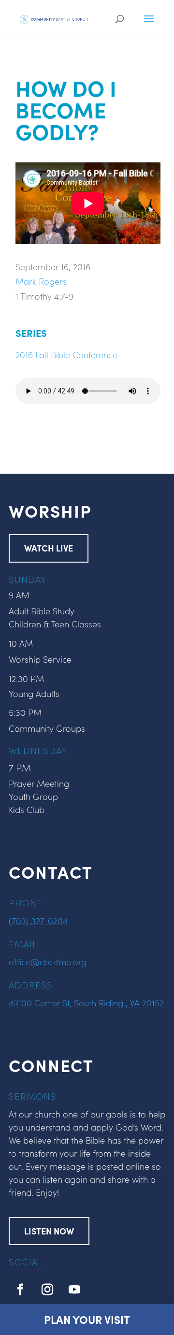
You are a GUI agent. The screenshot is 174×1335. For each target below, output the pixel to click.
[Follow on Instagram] (47, 1289)
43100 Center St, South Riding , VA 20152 (86, 1003)
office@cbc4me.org (48, 962)
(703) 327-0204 (38, 920)
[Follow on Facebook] (20, 1289)
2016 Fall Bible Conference (66, 354)
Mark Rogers (41, 281)
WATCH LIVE (48, 548)
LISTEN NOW (49, 1231)
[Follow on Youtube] (74, 1289)
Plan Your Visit (87, 1319)
